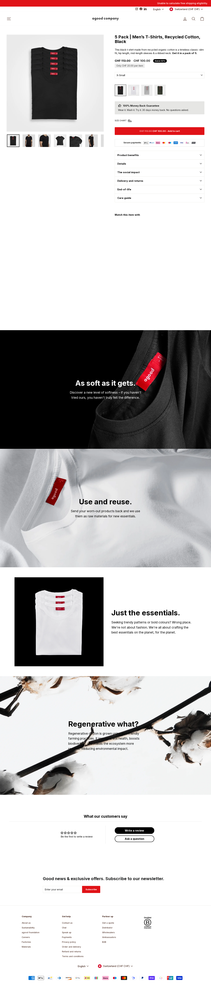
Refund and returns (71, 951)
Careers (26, 937)
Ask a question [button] (134, 838)
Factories (26, 942)
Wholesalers (108, 932)
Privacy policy (69, 942)
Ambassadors (109, 937)
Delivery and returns (130, 180)
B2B (104, 942)
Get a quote (108, 923)
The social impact (128, 172)
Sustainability (28, 927)
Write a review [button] (134, 830)
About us (26, 923)
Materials (26, 947)
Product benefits (128, 155)
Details (121, 163)
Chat (64, 927)
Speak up (66, 932)
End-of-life (124, 189)
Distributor (107, 927)
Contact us (67, 923)
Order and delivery (71, 947)
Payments (67, 937)
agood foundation (30, 932)
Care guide (124, 198)
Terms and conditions (73, 956)
